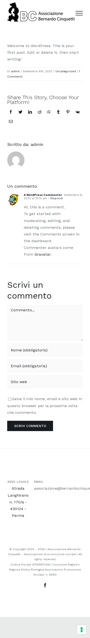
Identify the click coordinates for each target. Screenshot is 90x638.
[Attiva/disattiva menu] (79, 13)
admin (15, 71)
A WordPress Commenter (43, 195)
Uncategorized (65, 71)
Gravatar (43, 254)
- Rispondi (55, 198)
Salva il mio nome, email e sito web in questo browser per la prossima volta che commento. (44, 406)
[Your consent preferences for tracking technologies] (81, 629)
